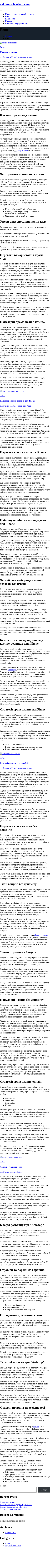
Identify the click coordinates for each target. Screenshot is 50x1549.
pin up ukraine (22, 150)
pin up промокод (41, 935)
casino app (12, 670)
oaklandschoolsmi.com (15, 4)
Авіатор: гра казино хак (11, 1167)
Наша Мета (10, 19)
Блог (7, 16)
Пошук (3, 1486)
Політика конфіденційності (17, 23)
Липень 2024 (10, 1532)
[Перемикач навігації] (1, 10)
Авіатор (20, 1172)
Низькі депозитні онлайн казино (19, 14)
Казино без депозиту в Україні (14, 763)
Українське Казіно (24, 57)
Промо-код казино (8, 52)
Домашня (9, 36)
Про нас (8, 21)
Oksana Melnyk (8, 57)
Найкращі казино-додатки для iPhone (17, 401)
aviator (36, 1427)
